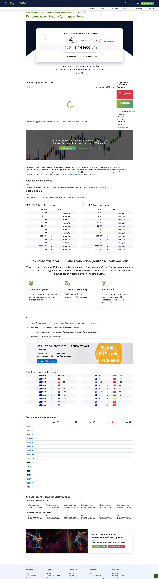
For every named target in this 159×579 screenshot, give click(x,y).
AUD (64, 375)
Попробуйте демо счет (88, 148)
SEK (120, 398)
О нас (27, 573)
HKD (64, 388)
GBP (120, 385)
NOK (120, 392)
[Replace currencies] (93, 40)
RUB (64, 398)
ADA (31, 446)
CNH (120, 379)
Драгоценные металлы (54, 575)
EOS (31, 462)
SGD (64, 402)
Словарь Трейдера (117, 578)
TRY (120, 402)
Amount (44, 39)
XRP (31, 438)
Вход (137, 3)
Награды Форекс (31, 575)
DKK (120, 382)
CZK (64, 382)
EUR (64, 385)
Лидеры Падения (116, 547)
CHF (64, 379)
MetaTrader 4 (72, 575)
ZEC (31, 487)
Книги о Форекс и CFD (118, 575)
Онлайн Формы (30, 578)
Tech (91, 573)
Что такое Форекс (73, 174)
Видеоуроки (115, 573)
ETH (31, 430)
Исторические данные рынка (98, 578)
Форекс (49, 573)
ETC (31, 466)
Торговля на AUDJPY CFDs (124, 127)
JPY (120, 388)
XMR (31, 478)
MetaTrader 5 (72, 578)
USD (64, 405)
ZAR (120, 405)
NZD (64, 395)
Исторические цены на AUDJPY (77, 122)
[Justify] (126, 3)
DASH (32, 454)
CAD (120, 375)
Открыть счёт (67, 148)
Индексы (50, 578)
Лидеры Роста (99, 547)
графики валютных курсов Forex (53, 122)
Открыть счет (147, 3)
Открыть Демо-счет (46, 361)
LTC (31, 434)
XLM (31, 474)
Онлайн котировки (95, 575)
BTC (31, 426)
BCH (31, 442)
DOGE (32, 458)
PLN (120, 395)
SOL (31, 470)
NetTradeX (72, 573)
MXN (64, 392)
